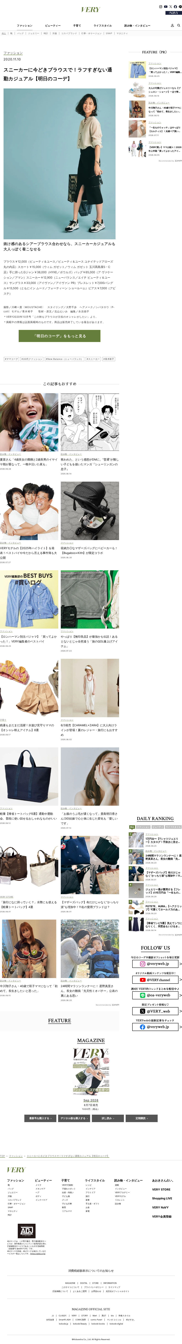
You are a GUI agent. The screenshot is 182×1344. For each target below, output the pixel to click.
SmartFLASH (65, 1320)
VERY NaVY (160, 1207)
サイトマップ (114, 1287)
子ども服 (66, 1196)
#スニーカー (93, 359)
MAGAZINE (70, 1283)
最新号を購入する (39, 1118)
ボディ (38, 1196)
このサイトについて (70, 1287)
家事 (88, 1200)
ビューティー (53, 25)
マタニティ (122, 33)
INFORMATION (110, 1283)
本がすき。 (131, 1320)
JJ (53, 1316)
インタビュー (121, 1188)
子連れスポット (69, 1188)
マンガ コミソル (114, 1320)
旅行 (88, 1196)
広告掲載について (60, 1291)
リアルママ (67, 1211)
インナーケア (41, 1200)
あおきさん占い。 (163, 1180)
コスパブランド (69, 33)
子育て (77, 25)
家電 (88, 1211)
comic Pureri (96, 1320)
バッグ (20, 33)
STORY (84, 1316)
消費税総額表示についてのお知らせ (91, 1270)
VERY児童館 (67, 1185)
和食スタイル (124, 1316)
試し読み (107, 1118)
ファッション (25, 25)
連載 (117, 1185)
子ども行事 (67, 1203)
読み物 (118, 1203)
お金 (88, 1207)
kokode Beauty (80, 1324)
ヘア (37, 1192)
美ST (104, 1316)
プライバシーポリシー (94, 1287)
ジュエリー (33, 33)
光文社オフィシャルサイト (117, 1291)
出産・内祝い (68, 1192)
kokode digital (116, 1324)
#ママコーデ (11, 359)
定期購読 (141, 1118)
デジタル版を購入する (73, 1118)
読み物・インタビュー (137, 25)
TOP (2, 1156)
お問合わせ (96, 1291)
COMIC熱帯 (80, 1320)
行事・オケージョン (91, 33)
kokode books (98, 1324)
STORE (95, 1283)
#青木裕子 (108, 359)
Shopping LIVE (162, 1198)
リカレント (120, 1200)
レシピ (89, 1185)
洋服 (54, 33)
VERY (74, 1316)
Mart (95, 1316)
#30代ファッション (32, 359)
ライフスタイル (103, 25)
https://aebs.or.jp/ (38, 1254)
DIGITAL (83, 1283)
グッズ (65, 1200)
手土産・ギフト (92, 1203)
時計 (46, 33)
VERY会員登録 (162, 1216)
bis (112, 1316)
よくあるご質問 (80, 1291)
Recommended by (103, 1005)
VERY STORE (161, 1189)
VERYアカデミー (122, 1192)
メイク (38, 1185)
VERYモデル (120, 1196)
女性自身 (50, 1320)
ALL (4, 33)
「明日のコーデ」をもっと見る (59, 336)
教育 (64, 1207)
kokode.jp (63, 1324)
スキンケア (40, 1188)
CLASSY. (63, 1316)
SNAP (109, 33)
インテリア (90, 1188)
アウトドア (90, 1192)
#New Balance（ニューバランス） (64, 359)
